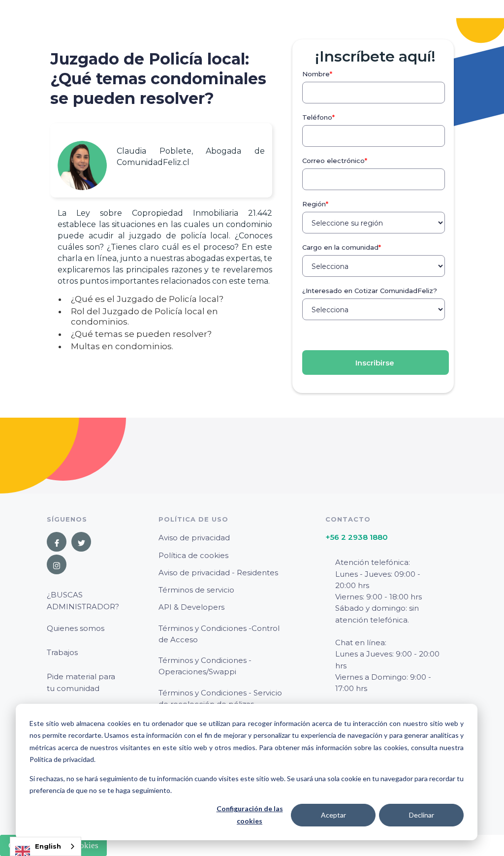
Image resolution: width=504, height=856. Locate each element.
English (48, 846)
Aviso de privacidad (194, 537)
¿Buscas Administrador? (83, 600)
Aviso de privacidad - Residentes (218, 572)
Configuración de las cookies (250, 814)
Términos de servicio (196, 589)
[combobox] (45, 846)
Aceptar (333, 815)
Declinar (421, 815)
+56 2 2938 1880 (356, 537)
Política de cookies (193, 555)
